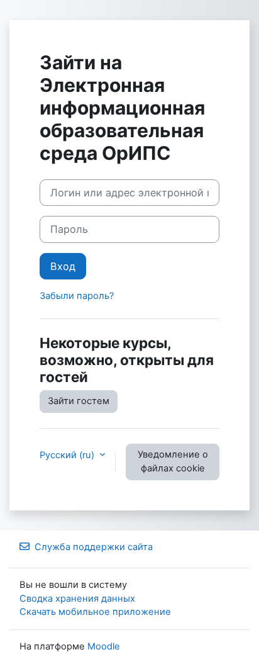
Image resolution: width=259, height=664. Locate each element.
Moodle (103, 646)
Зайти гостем (78, 401)
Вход (62, 266)
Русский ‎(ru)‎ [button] (68, 455)
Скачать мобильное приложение (95, 611)
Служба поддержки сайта (94, 547)
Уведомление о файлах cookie (173, 461)
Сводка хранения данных (77, 598)
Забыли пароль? (77, 295)
